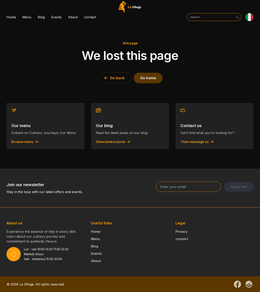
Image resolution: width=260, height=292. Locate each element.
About (73, 17)
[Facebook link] (237, 284)
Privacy (181, 231)
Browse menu (22, 142)
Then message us (194, 142)
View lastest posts (110, 142)
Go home (148, 78)
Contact (90, 17)
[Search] (237, 17)
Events (56, 17)
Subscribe (239, 187)
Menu (26, 17)
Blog (41, 17)
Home (11, 17)
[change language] (249, 17)
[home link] (130, 7)
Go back (117, 78)
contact (182, 239)
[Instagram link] (249, 284)
